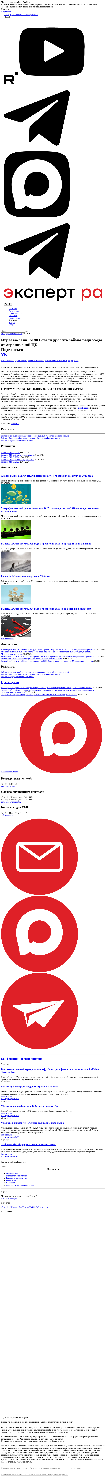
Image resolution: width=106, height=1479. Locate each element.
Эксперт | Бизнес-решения (26, 15)
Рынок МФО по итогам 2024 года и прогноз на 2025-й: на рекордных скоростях (46, 608)
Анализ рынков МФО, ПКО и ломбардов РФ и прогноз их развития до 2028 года (47, 475)
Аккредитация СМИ (10, 1098)
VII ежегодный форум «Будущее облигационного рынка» (33, 1122)
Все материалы (7, 360)
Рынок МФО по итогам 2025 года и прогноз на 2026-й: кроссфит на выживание (46, 543)
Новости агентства (36, 360)
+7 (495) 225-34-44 (9, 1207)
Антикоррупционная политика (20, 1185)
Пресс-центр (10, 682)
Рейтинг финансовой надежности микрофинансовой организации (30, 438)
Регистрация (6, 1096)
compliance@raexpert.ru (11, 802)
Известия (15, 423)
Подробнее (6, 11)
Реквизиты (11, 1180)
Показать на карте (9, 1198)
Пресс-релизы (21, 360)
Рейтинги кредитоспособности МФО (17, 440)
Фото (76, 360)
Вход (7, 17)
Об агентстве (12, 1173)
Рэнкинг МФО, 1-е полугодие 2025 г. (17, 455)
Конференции (15, 318)
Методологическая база (16, 1176)
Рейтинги (13, 309)
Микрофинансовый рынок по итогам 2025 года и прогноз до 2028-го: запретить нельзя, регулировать (46, 652)
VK (4, 354)
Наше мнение (51, 360)
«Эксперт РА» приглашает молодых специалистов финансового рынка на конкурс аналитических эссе (46, 687)
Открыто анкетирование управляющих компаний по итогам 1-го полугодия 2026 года (39, 694)
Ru (10, 304)
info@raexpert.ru (41, 1207)
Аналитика (14, 311)
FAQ (11, 325)
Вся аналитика (7, 638)
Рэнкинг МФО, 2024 (10, 457)
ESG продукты (15, 313)
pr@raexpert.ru (7, 815)
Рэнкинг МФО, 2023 (10, 462)
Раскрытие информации (17, 1178)
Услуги (12, 322)
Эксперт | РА (9, 15)
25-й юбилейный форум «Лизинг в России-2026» (28, 1144)
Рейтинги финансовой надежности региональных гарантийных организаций (35, 436)
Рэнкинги (13, 316)
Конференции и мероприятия (22, 1058)
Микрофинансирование (11, 334)
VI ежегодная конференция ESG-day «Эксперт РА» (29, 1106)
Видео (70, 360)
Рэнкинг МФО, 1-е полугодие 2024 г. (17, 459)
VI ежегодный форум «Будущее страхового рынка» (30, 1086)
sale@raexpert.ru (8, 786)
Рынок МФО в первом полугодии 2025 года (25, 576)
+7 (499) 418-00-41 (26, 1207)
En (6, 304)
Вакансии (10, 1183)
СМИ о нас (62, 360)
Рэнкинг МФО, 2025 (10, 452)
